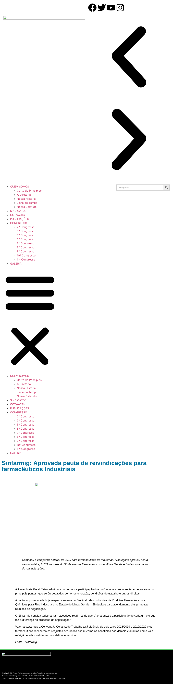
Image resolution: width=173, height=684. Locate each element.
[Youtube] (111, 7)
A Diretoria (24, 194)
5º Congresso (25, 235)
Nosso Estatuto (27, 206)
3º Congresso (25, 231)
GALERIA (15, 263)
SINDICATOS (18, 211)
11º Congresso (26, 259)
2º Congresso (25, 227)
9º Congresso (25, 251)
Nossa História (26, 198)
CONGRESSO (18, 223)
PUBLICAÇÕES (19, 219)
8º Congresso (25, 247)
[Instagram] (120, 7)
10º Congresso (26, 255)
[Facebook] (92, 7)
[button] (129, 57)
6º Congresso (25, 239)
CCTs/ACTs (17, 215)
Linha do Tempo (27, 202)
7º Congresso (25, 243)
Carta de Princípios (29, 190)
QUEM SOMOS (19, 186)
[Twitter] (101, 7)
